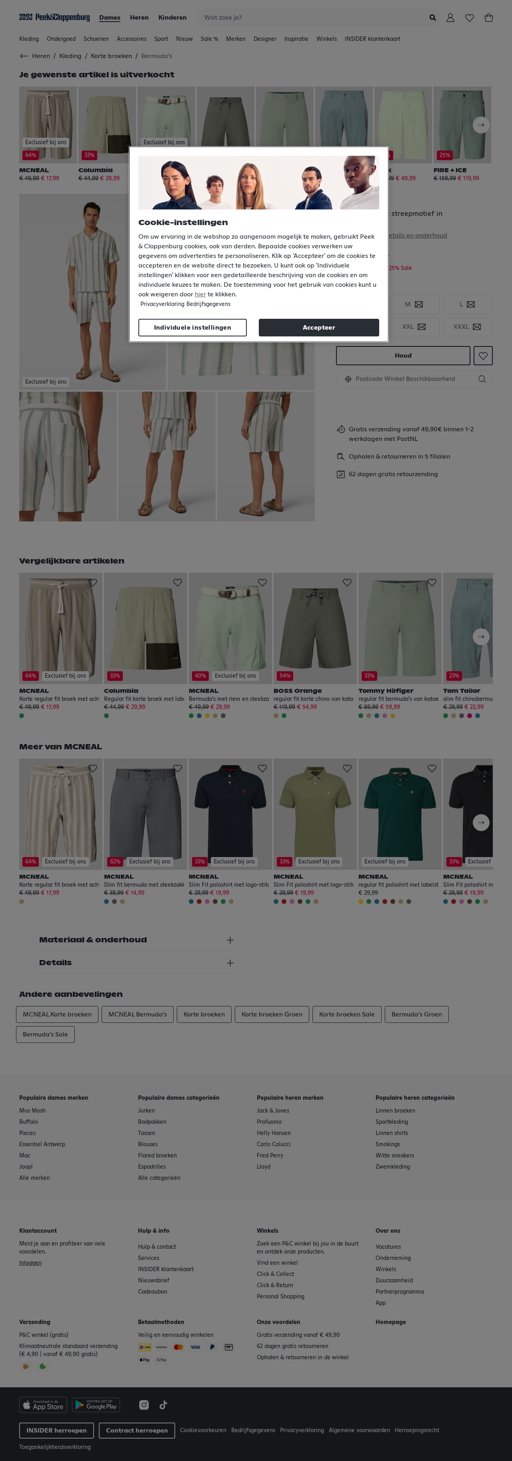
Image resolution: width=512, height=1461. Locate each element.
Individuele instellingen (193, 327)
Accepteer (319, 327)
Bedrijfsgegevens (208, 304)
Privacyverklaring (162, 304)
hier (200, 294)
